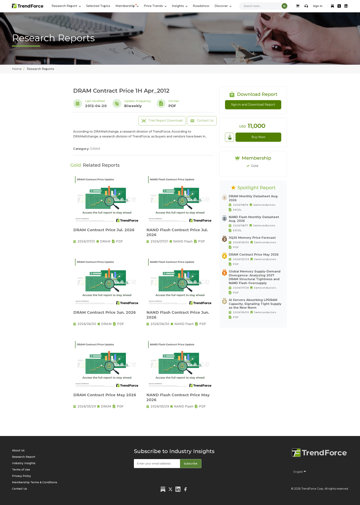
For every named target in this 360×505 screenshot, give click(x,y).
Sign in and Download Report (253, 104)
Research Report (23, 456)
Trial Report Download (165, 120)
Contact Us (204, 120)
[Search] (284, 6)
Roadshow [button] (201, 6)
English (298, 471)
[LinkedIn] (346, 6)
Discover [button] (221, 6)
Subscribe (190, 463)
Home (17, 69)
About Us (18, 450)
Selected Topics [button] (98, 6)
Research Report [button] (65, 6)
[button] (127, 6)
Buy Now (258, 137)
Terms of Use (21, 469)
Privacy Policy (21, 476)
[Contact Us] (306, 6)
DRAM (95, 149)
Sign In (317, 6)
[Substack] (332, 6)
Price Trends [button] (154, 6)
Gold (254, 166)
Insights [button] (178, 6)
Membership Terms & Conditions (34, 482)
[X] (339, 6)
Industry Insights (23, 463)
